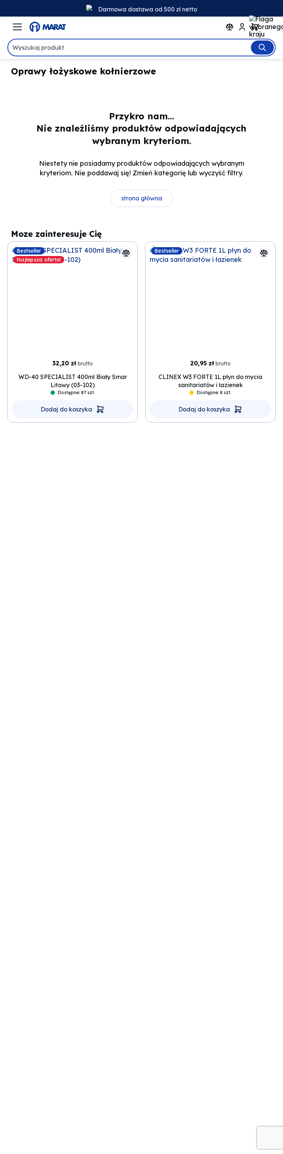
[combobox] (141, 47)
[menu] (17, 27)
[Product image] (72, 300)
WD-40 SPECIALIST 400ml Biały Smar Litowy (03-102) (72, 381)
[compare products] (229, 27)
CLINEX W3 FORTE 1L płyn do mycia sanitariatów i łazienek (210, 381)
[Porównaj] (126, 253)
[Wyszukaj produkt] (262, 47)
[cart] (254, 27)
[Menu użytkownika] (242, 27)
